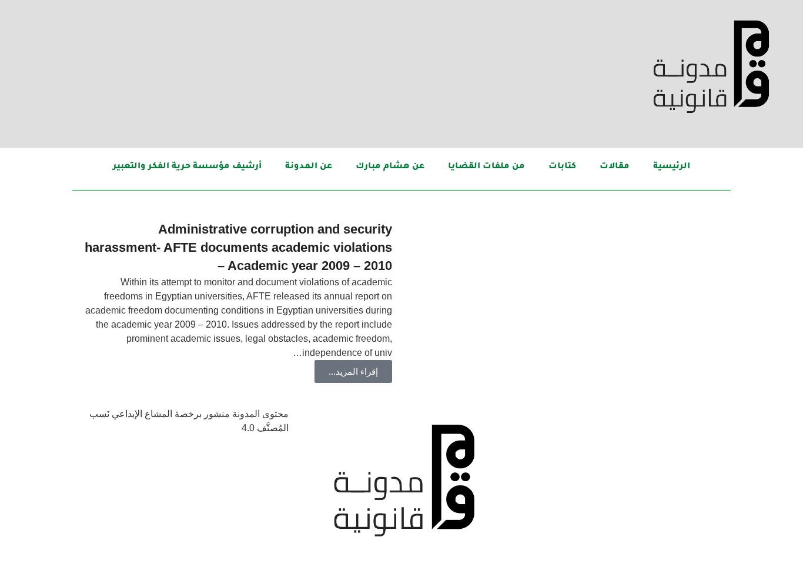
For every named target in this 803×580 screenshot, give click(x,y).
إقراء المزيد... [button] (353, 371)
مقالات (615, 167)
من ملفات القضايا (486, 167)
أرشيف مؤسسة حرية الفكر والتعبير (187, 167)
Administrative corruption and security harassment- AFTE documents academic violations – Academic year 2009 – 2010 (238, 247)
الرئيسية (671, 167)
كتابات (562, 167)
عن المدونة (308, 167)
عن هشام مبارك (390, 167)
